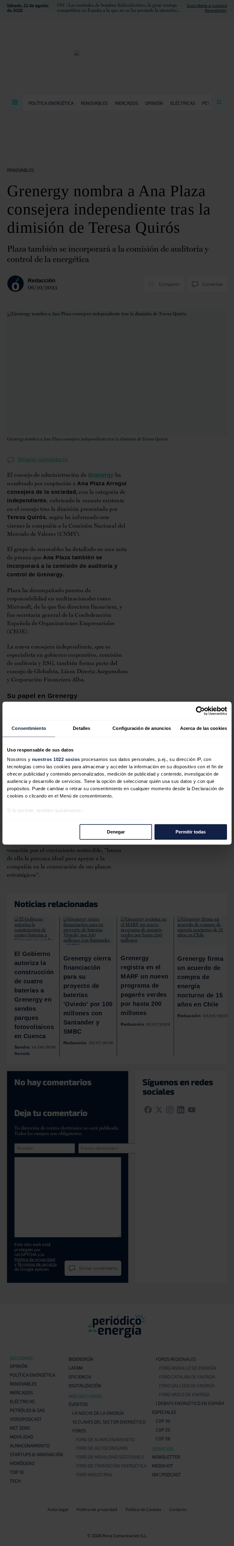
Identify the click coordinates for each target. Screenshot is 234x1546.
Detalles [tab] (81, 728)
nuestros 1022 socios (56, 759)
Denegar (116, 831)
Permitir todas (191, 831)
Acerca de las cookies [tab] (203, 728)
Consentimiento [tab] (29, 728)
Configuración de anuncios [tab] (141, 728)
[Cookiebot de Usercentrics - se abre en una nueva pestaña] (200, 710)
